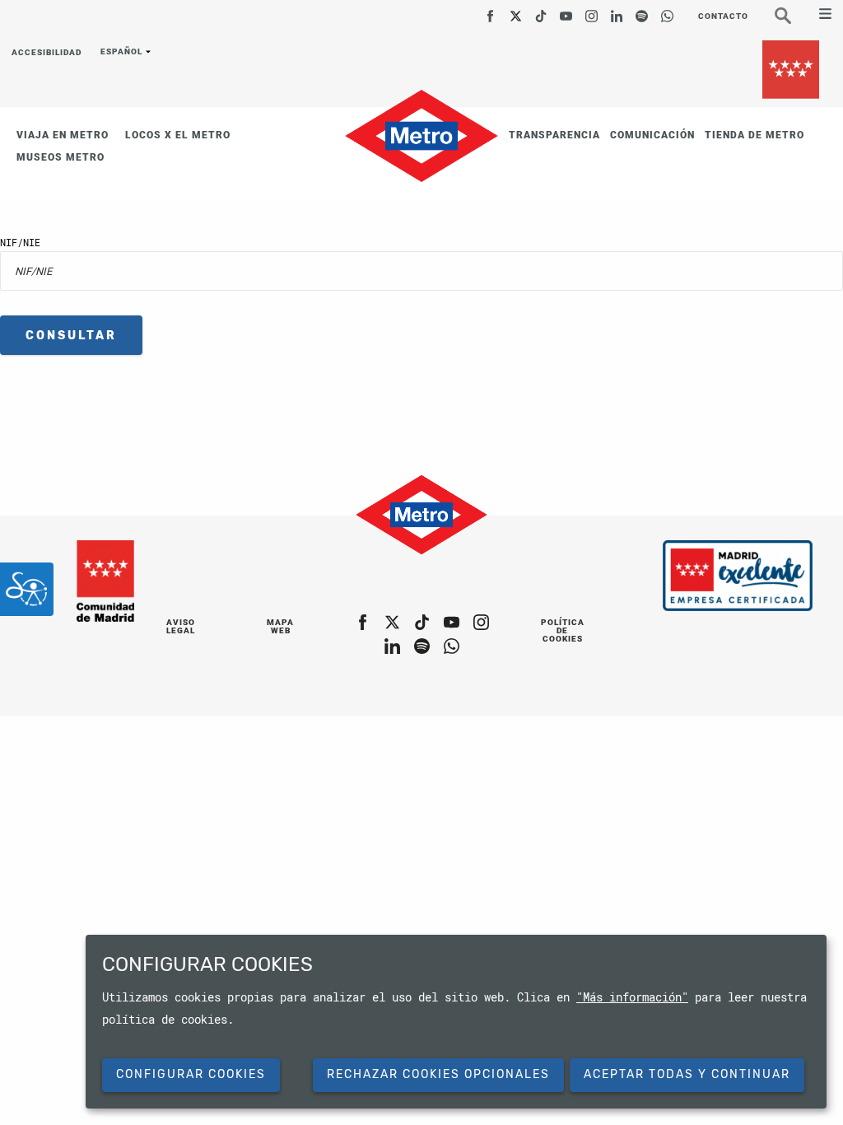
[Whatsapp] (667, 10)
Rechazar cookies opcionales (438, 1074)
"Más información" (632, 997)
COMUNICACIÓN (652, 135)
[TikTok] (541, 10)
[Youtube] (566, 10)
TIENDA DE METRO (754, 135)
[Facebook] (490, 10)
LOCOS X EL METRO (178, 135)
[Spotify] (642, 10)
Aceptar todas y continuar (687, 1074)
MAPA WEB (280, 626)
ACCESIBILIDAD (47, 53)
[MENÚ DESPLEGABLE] (818, 15)
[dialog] (456, 1022)
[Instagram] (591, 10)
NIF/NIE (20, 242)
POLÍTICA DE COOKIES (563, 630)
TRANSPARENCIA (554, 135)
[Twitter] (516, 10)
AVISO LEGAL (180, 626)
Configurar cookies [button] (191, 1074)
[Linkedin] (617, 10)
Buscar (793, 21)
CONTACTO (723, 16)
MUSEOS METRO (60, 157)
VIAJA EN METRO (62, 135)
